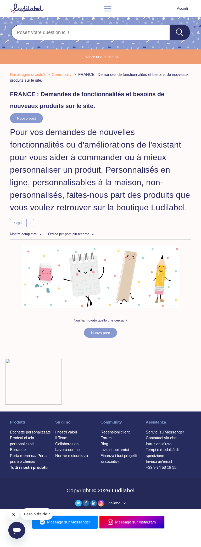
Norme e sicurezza (71, 455)
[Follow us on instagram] (101, 503)
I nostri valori (66, 432)
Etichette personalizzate (30, 432)
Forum (106, 438)
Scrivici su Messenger (165, 432)
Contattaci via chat (161, 438)
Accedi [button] (182, 8)
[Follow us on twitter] (78, 503)
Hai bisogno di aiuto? (27, 74)
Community (62, 74)
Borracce (18, 449)
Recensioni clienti (115, 432)
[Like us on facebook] (86, 503)
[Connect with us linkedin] (93, 503)
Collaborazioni (67, 444)
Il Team (61, 438)
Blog (104, 444)
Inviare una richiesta (100, 56)
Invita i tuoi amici (114, 449)
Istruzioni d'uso (158, 444)
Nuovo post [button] (26, 118)
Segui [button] (18, 223)
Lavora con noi (67, 449)
